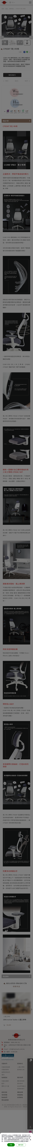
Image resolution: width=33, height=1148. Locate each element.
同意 (11, 1145)
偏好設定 (20, 1145)
